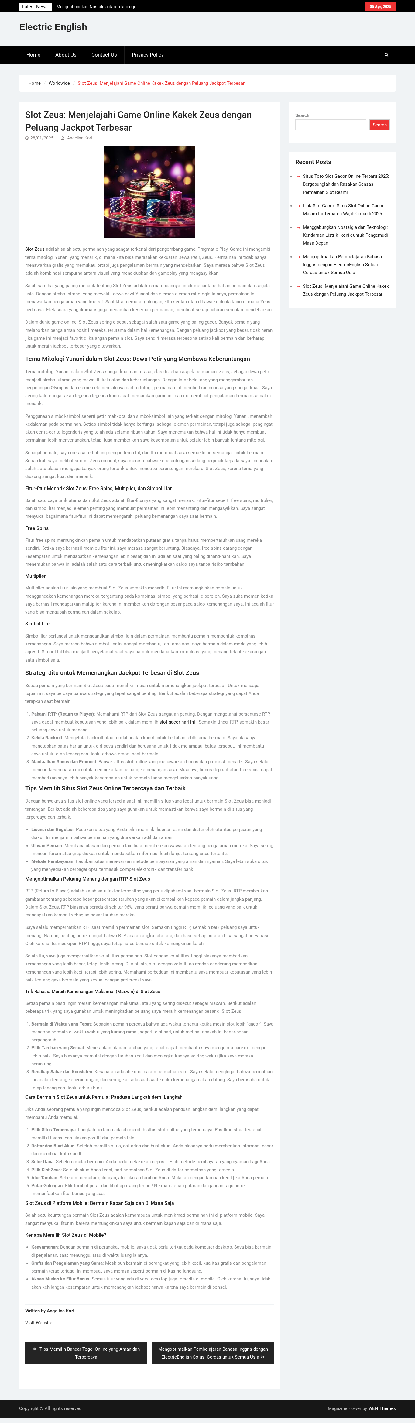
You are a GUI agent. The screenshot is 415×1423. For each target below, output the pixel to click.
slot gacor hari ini (177, 722)
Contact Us (104, 55)
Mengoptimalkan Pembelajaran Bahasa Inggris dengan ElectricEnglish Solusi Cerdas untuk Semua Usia (342, 265)
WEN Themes (382, 1408)
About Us (66, 55)
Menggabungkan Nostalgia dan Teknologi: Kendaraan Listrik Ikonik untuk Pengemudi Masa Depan (345, 235)
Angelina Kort (80, 138)
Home (33, 55)
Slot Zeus (35, 249)
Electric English (53, 27)
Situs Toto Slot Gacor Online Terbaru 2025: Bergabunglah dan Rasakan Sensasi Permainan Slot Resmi (346, 184)
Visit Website (38, 1322)
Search (302, 115)
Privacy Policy (148, 55)
